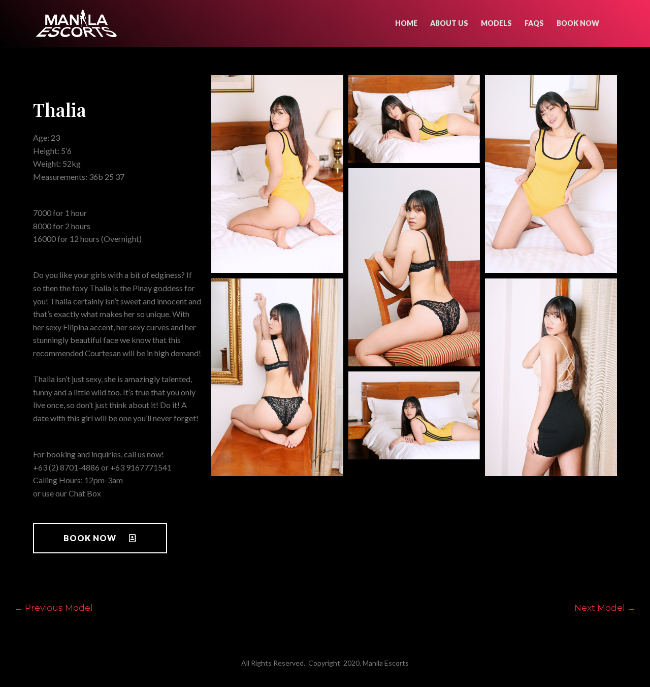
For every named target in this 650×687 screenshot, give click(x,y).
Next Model (605, 607)
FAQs (534, 23)
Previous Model (53, 607)
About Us (449, 23)
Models (496, 23)
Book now (578, 23)
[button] (100, 538)
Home (406, 23)
